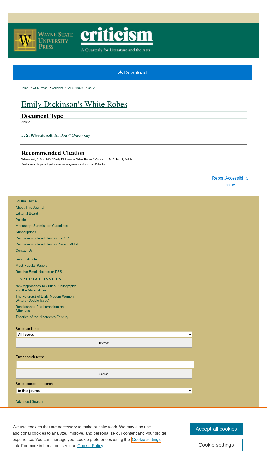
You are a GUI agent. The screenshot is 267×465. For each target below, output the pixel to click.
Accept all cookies (216, 429)
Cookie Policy (90, 446)
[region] (133, 436)
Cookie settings (146, 439)
